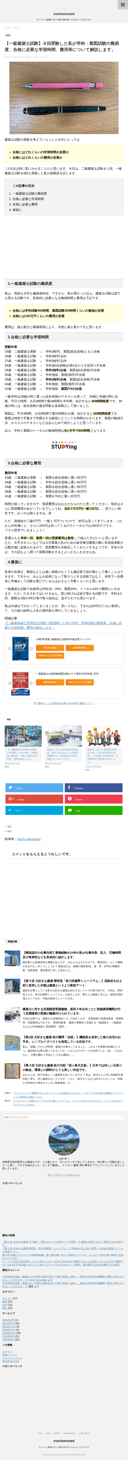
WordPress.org (10, 1361)
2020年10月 (9, 1333)
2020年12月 (9, 1326)
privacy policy (69, 1433)
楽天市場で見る (79, 648)
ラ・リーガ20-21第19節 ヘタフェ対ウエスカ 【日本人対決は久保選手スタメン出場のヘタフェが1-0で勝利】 (63, 1261)
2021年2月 (8, 1320)
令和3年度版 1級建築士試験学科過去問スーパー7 (63, 639)
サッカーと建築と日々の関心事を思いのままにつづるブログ (64, 1447)
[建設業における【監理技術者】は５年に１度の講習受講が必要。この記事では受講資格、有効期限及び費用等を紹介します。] (103, 736)
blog (48, 1433)
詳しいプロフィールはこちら (64, 1174)
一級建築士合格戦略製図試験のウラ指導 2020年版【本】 (68, 673)
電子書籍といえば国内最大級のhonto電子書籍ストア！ (64, 703)
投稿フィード (9, 1354)
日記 (4, 1305)
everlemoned (64, 14)
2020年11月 (8, 1330)
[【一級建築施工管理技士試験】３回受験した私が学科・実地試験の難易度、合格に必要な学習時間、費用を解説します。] (23, 736)
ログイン (7, 1351)
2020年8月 (8, 1339)
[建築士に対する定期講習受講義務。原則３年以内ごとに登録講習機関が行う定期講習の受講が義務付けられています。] (63, 736)
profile (57, 1433)
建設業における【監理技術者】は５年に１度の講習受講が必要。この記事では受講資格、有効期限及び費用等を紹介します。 (102, 755)
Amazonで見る (50, 648)
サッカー (7, 1298)
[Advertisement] (64, 249)
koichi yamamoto (29, 839)
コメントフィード (12, 1358)
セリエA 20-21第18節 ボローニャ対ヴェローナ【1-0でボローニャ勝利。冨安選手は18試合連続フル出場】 (61, 1264)
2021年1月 (8, 1323)
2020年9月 (8, 1336)
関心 (4, 1308)
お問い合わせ (84, 1433)
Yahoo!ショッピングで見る (50, 655)
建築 (9, 826)
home (40, 1433)
